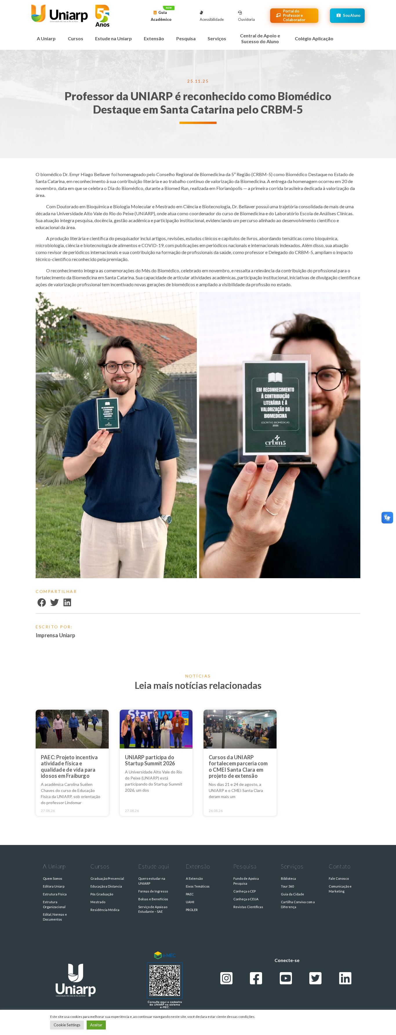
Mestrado (97, 902)
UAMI (190, 902)
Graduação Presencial (107, 878)
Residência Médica (104, 910)
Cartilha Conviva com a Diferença (298, 904)
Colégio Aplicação (314, 38)
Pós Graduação (101, 894)
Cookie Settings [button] (67, 1025)
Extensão (154, 38)
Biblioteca (288, 878)
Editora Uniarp (53, 886)
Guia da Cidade (292, 894)
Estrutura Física (55, 894)
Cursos (75, 38)
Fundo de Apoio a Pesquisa (246, 881)
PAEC (190, 894)
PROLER (192, 910)
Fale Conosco (339, 878)
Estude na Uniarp (113, 38)
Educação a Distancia (106, 886)
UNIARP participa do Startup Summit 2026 (150, 760)
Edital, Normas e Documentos (55, 916)
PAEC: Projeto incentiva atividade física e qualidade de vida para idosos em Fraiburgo (69, 766)
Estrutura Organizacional (54, 904)
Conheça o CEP (244, 891)
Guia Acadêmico (161, 16)
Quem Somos (52, 878)
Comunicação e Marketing (340, 888)
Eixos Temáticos (198, 886)
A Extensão (194, 878)
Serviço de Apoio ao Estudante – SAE (152, 909)
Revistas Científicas (248, 907)
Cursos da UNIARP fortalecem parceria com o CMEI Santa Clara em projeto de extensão (238, 766)
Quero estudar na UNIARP (151, 881)
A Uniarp (46, 38)
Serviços (217, 38)
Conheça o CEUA (246, 899)
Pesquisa (186, 38)
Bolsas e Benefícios (153, 899)
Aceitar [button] (96, 1025)
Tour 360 (287, 886)
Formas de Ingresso (153, 891)
